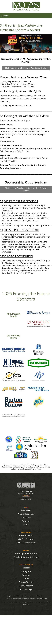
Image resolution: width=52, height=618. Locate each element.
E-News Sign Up (26, 582)
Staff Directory (26, 585)
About (26, 524)
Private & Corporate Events (26, 557)
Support (26, 521)
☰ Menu (5, 15)
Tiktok (26, 578)
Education (26, 517)
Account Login (26, 589)
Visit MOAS (26, 510)
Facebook (26, 567)
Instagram (26, 571)
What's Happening (26, 514)
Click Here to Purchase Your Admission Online (26, 68)
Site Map (38, 596)
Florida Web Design (41, 598)
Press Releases (26, 535)
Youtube (26, 575)
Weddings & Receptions (26, 553)
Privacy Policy (28, 596)
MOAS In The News (26, 539)
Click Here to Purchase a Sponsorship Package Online (26, 189)
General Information (26, 542)
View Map (26, 496)
